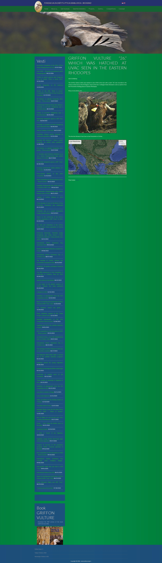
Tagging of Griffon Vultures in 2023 (50, 197)
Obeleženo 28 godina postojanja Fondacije (50, 266)
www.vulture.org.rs (86, 561)
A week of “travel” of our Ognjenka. (50, 433)
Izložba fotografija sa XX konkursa (50, 85)
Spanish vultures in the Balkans (45, 280)
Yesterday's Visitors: (40, 556)
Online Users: (38, 549)
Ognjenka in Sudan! (42, 429)
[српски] (122, 3)
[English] (124, 3)
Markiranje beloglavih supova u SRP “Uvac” (50, 162)
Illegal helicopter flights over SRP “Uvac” (50, 482)
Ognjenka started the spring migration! (50, 362)
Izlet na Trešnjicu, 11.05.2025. (45, 130)
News (77, 180)
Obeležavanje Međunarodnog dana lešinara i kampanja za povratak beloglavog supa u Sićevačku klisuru (50, 107)
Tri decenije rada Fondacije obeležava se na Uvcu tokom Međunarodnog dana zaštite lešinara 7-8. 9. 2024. (50, 156)
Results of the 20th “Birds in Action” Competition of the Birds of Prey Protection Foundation (50, 93)
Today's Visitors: (39, 553)
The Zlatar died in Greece (44, 405)
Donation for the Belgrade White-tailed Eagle (50, 368)
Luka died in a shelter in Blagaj (45, 392)
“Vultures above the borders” (45, 488)
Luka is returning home (43, 396)
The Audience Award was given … (50, 307)
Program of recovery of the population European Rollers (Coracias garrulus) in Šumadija (50, 447)
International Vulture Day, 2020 (46, 472)
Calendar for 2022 (42, 292)
